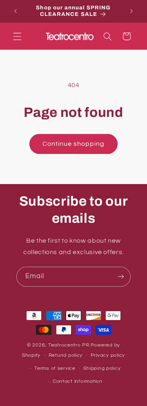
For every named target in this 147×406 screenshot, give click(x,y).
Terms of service (55, 368)
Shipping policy (101, 368)
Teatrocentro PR (68, 345)
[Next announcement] (131, 11)
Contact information (77, 381)
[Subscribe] (120, 277)
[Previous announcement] (15, 11)
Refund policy (66, 355)
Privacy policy (108, 355)
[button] (17, 36)
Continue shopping (73, 143)
